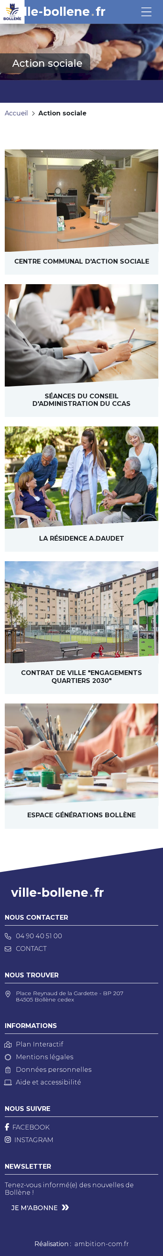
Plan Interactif (39, 1044)
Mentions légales (44, 1057)
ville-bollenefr (59, 12)
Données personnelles (53, 1069)
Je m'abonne (34, 1208)
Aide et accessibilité (48, 1082)
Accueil (16, 113)
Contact (31, 948)
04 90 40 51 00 (39, 936)
